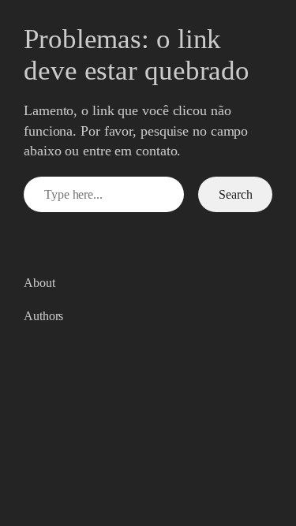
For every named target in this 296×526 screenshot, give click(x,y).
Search (235, 194)
